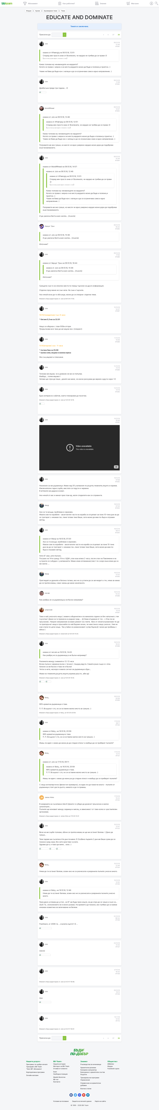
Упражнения (85, 1080)
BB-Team (57, 1061)
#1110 (118, 1021)
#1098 (117, 646)
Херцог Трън (49, 226)
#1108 (117, 974)
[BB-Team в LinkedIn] (88, 1095)
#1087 (117, 311)
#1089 (117, 370)
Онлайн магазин (32, 1075)
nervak (47, 593)
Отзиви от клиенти (60, 1069)
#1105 (117, 884)
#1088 (117, 342)
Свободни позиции (60, 1074)
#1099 (117, 700)
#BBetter (110, 1064)
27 (113, 35)
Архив (37, 11)
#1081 (117, 46)
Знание (83, 1061)
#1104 (117, 867)
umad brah (48, 610)
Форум (28, 11)
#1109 (117, 994)
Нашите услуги (32, 1061)
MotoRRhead (49, 108)
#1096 (117, 596)
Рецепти (83, 1074)
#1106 (117, 920)
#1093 (117, 508)
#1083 (117, 111)
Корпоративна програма (35, 1072)
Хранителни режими (88, 1068)
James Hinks (49, 797)
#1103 (117, 828)
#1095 (117, 576)
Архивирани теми (50, 11)
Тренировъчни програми (89, 1078)
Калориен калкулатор (88, 1070)
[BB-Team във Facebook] (71, 1095)
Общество (112, 1061)
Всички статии (85, 1089)
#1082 (117, 84)
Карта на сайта (100, 1101)
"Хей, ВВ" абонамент (34, 1069)
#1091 (117, 422)
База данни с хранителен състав (92, 1072)
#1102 (117, 800)
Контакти (56, 1082)
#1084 (117, 160)
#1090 (117, 392)
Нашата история (59, 1064)
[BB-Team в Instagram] (79, 1095)
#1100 (117, 725)
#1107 (118, 947)
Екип (55, 1072)
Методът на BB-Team (61, 1066)
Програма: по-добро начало (36, 1064)
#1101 (118, 756)
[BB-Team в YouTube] (83, 1095)
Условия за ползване (61, 1101)
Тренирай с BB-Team (34, 1067)
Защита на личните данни (81, 1101)
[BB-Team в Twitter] (75, 1095)
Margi (47, 505)
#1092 (117, 482)
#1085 (117, 229)
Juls (46, 44)
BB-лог (56, 1079)
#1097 (117, 612)
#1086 (117, 257)
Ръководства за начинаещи (90, 1064)
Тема (63, 11)
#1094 (117, 533)
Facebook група (113, 1069)
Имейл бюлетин (59, 1077)
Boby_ (47, 698)
